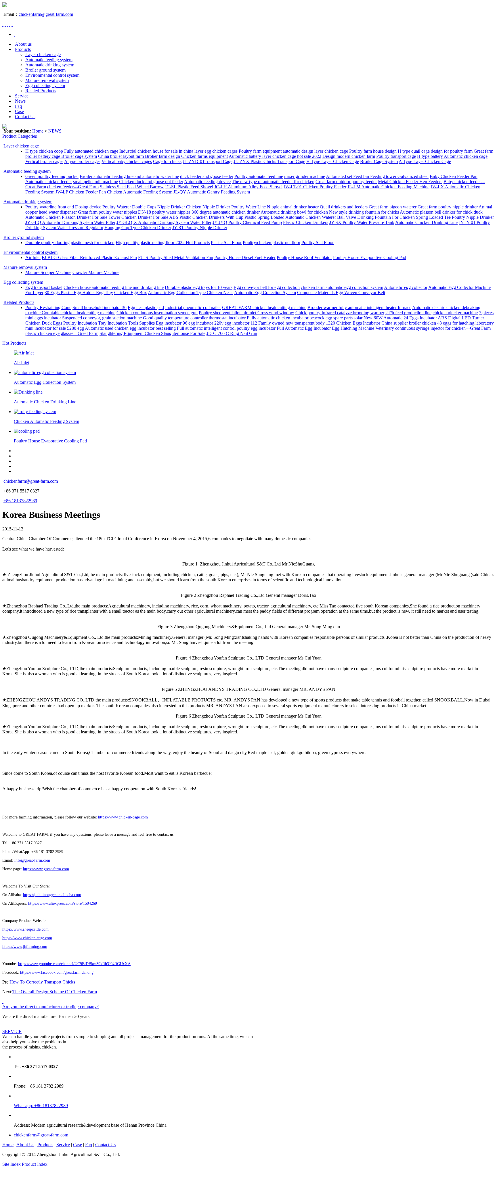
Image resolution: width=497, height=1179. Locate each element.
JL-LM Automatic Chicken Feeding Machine (388, 186)
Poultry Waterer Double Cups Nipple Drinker (143, 206)
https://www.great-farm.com (46, 869)
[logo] (4, 5)
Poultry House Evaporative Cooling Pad (369, 257)
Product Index (34, 1164)
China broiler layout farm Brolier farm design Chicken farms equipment (163, 156)
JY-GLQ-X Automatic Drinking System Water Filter (163, 222)
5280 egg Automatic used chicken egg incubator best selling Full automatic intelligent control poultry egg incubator (171, 328)
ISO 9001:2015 (63, 1164)
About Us (25, 1144)
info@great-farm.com (32, 860)
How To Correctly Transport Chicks (42, 981)
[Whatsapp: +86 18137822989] (14, 1095)
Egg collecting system (45, 85)
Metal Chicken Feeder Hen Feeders (410, 181)
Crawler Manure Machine (95, 272)
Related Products (40, 90)
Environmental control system (52, 75)
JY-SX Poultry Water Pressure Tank (361, 222)
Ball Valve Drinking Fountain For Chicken (376, 217)
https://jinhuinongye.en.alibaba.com (52, 895)
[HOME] (14, 34)
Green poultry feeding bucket (52, 176)
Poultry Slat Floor (317, 242)
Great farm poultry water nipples (107, 212)
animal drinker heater (299, 206)
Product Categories (19, 136)
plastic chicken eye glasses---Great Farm (61, 333)
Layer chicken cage (43, 54)
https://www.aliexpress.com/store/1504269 (62, 903)
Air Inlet (33, 257)
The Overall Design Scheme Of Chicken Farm (54, 991)
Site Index (11, 1164)
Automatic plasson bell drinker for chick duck (441, 212)
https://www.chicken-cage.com (123, 817)
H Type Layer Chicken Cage (332, 161)
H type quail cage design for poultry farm (435, 151)
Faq (18, 106)
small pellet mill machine (95, 181)
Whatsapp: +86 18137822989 (41, 1105)
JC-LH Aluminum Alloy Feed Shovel (248, 186)
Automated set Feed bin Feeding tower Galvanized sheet (377, 176)
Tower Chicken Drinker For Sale (138, 217)
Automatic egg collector (405, 287)
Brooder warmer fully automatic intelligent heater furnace (359, 307)
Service (21, 95)
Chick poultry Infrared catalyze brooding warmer (339, 312)
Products (23, 49)
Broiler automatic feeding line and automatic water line (129, 176)
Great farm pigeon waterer (392, 206)
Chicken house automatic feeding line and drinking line (114, 287)
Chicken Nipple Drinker (208, 206)
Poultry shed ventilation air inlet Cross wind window (246, 312)
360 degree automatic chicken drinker (226, 212)
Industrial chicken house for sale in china (156, 151)
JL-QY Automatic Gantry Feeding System (211, 191)
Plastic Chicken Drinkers (305, 222)
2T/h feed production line (408, 312)
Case (19, 111)
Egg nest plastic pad (146, 307)
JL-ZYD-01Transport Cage (207, 161)
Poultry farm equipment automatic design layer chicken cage (293, 151)
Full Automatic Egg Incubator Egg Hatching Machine (325, 328)
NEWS (55, 131)
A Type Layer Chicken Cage (425, 161)
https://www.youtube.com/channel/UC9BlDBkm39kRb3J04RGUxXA (74, 964)
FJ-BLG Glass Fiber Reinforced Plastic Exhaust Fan (89, 257)
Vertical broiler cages (44, 161)
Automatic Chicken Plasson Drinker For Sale (66, 217)
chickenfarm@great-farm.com (46, 14)
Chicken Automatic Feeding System (139, 191)
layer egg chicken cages (216, 151)
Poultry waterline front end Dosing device (63, 206)
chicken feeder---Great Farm (73, 186)
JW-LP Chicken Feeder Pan (81, 191)
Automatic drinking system (49, 64)
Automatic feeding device (207, 181)
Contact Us (25, 116)
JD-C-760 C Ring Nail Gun (232, 333)
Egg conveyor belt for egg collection (267, 287)
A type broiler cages (82, 161)
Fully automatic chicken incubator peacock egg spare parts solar (304, 317)
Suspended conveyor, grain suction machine (102, 317)
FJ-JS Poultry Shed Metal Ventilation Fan (175, 257)
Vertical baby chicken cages (127, 161)
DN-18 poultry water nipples (164, 212)
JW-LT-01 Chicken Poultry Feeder (315, 186)
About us (23, 44)
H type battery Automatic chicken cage (452, 156)
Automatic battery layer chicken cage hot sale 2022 (275, 156)
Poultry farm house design (373, 151)
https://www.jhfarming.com (24, 946)
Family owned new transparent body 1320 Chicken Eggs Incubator (319, 323)
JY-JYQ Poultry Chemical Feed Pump (247, 222)
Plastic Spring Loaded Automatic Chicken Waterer (290, 217)
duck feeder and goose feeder (206, 176)
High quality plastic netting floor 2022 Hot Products (163, 242)
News (20, 101)
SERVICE (12, 1031)
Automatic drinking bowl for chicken (294, 212)
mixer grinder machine (304, 176)
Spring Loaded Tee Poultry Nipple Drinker (455, 217)
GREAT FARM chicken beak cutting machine (264, 307)
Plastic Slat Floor (226, 242)
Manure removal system (47, 80)
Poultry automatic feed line (258, 176)
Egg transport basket (43, 287)
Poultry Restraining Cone (48, 307)
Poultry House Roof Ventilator (304, 257)
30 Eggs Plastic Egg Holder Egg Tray (79, 292)
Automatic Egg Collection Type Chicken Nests (190, 292)
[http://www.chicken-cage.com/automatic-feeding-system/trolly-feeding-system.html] (35, 411)
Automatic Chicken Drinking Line (426, 222)
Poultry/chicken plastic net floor (271, 242)
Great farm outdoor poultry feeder (346, 181)
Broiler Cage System (379, 161)
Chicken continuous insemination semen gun (157, 312)
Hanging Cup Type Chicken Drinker (137, 227)
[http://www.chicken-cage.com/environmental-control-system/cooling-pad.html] (27, 431)
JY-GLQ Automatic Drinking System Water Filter (70, 222)
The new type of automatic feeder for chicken (273, 181)
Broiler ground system (45, 70)
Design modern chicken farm (348, 156)
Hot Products (14, 343)
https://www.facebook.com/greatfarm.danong (56, 972)
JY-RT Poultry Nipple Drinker (199, 227)
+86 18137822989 (20, 500)
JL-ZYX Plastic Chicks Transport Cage (269, 161)
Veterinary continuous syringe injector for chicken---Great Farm (433, 328)
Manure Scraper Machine (48, 272)
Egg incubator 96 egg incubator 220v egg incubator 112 (206, 323)
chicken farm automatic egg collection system (342, 287)
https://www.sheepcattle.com (25, 929)
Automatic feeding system (48, 59)
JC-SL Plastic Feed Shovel (189, 186)
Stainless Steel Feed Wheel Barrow (132, 186)
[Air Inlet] (24, 352)
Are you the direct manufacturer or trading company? (50, 1006)
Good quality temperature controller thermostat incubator (194, 317)
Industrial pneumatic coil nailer (193, 307)
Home (37, 131)
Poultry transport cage (396, 156)
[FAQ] (2, 1001)
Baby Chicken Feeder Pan (453, 176)
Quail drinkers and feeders (344, 206)
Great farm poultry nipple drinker (448, 206)
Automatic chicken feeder (48, 181)
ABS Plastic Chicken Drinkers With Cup (206, 217)
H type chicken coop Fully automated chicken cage (71, 151)
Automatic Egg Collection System (265, 292)
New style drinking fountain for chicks (364, 212)
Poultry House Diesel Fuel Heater (245, 257)
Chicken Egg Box (130, 292)
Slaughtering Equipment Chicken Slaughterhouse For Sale (152, 333)
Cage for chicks (167, 161)
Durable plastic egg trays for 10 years (198, 287)
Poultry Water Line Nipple (255, 206)
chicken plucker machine (455, 312)
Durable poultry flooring (47, 242)
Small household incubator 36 (99, 307)
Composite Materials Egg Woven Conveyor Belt (341, 292)
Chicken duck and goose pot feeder (151, 181)
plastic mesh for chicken (92, 242)
